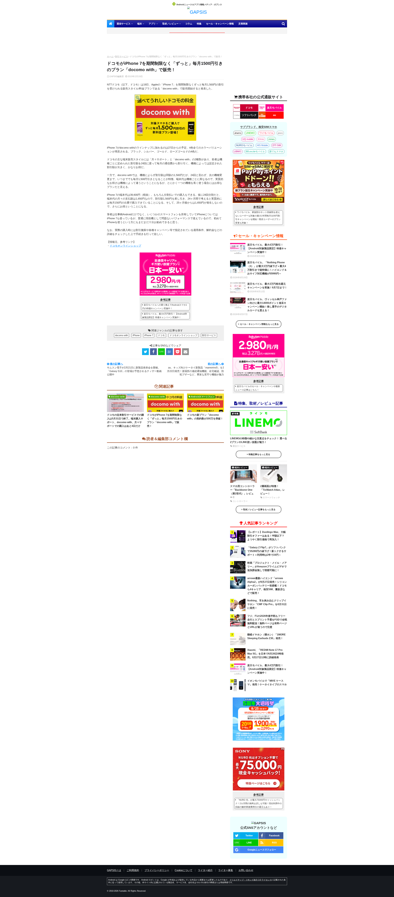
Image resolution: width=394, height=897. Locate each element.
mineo (271, 139)
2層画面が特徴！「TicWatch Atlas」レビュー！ (272, 490)
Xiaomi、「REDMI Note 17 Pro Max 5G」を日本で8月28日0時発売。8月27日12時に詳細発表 (265, 654)
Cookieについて (183, 870)
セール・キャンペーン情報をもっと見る (259, 324)
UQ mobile (247, 139)
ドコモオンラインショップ (125, 245)
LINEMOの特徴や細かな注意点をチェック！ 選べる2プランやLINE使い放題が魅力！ (258, 440)
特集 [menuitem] (199, 23)
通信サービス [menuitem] (124, 23)
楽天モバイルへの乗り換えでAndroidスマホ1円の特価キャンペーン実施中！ (164, 307)
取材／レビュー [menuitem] (170, 23)
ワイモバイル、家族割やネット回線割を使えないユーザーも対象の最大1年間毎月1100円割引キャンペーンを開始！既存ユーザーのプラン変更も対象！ (258, 217)
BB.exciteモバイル (255, 151)
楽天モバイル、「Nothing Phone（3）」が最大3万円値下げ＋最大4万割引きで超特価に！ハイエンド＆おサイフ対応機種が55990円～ (267, 268)
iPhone (136, 335)
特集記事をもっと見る (259, 454)
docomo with (121, 335)
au (274, 115)
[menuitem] (110, 23)
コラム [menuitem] (188, 23)
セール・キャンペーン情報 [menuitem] (220, 23)
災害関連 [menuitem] (243, 23)
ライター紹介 (205, 870)
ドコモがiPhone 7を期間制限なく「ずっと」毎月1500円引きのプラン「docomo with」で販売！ (164, 420)
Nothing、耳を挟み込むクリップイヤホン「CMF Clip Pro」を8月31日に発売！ (267, 604)
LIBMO (237, 151)
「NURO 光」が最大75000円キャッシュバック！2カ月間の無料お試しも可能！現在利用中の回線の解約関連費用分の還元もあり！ (258, 803)
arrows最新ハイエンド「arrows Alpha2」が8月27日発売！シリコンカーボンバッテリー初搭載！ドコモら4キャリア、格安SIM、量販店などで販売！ (267, 585)
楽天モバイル (274, 107)
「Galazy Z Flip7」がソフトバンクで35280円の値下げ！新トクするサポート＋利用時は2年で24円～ (266, 551)
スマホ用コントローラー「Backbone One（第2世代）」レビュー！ (242, 492)
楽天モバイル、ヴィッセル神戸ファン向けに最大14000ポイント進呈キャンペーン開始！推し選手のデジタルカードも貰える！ (267, 305)
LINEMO (250, 133)
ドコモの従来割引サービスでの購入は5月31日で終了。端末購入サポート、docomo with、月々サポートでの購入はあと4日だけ (125, 420)
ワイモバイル (266, 133)
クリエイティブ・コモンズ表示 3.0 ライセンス (251, 880)
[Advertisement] (165, 45)
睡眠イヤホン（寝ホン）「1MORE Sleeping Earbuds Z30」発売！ (266, 636)
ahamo (237, 133)
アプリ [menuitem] (152, 23)
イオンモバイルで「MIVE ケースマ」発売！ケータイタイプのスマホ (267, 682)
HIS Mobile (262, 145)
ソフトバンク (249, 115)
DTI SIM (277, 145)
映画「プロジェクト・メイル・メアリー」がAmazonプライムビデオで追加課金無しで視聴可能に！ (267, 567)
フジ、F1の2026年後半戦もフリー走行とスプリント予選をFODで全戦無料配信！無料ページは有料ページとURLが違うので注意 (267, 621)
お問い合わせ (246, 870)
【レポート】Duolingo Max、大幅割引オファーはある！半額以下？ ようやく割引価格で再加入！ (266, 536)
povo (280, 133)
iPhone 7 (148, 335)
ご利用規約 (133, 870)
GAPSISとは (114, 870)
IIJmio (261, 139)
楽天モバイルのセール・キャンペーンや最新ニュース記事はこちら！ (257, 388)
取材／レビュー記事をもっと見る (259, 509)
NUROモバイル (244, 145)
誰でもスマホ (276, 151)
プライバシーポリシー (157, 870)
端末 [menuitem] (139, 23)
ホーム (110, 56)
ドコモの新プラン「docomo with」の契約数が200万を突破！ (205, 417)
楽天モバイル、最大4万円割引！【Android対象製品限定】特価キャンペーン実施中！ (164, 316)
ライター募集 (225, 870)
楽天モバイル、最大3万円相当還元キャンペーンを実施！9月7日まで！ (267, 286)
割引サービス (121, 56)
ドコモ (161, 335)
